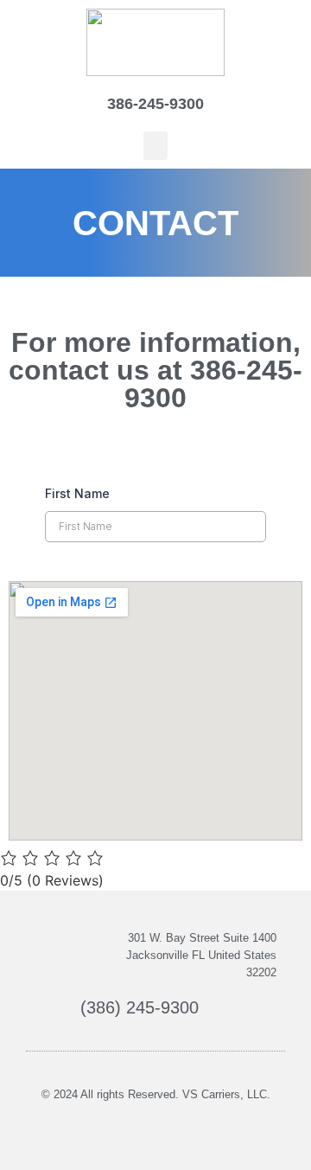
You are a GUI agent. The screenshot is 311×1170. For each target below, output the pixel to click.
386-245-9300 (155, 103)
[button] (155, 145)
